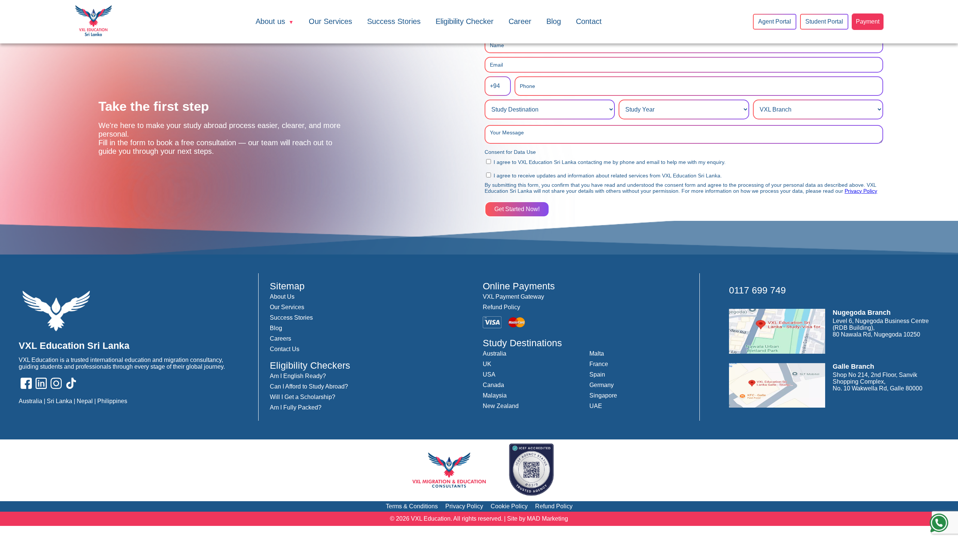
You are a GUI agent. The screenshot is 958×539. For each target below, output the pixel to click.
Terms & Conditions (412, 506)
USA (489, 374)
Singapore (603, 395)
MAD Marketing (547, 518)
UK (487, 364)
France (598, 364)
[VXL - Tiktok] (71, 384)
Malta (596, 353)
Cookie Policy (509, 506)
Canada (493, 385)
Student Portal (824, 21)
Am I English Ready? (298, 376)
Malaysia (495, 395)
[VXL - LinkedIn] (41, 384)
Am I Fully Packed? (295, 407)
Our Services (330, 21)
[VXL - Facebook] (26, 384)
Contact (589, 21)
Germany (601, 385)
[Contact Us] (939, 524)
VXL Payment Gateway (513, 296)
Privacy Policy (861, 191)
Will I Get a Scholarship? (302, 397)
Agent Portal (774, 21)
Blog (553, 21)
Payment (867, 21)
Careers (280, 338)
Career (520, 21)
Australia (494, 353)
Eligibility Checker (465, 21)
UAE (595, 406)
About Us (282, 296)
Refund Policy (501, 307)
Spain (597, 374)
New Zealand (501, 406)
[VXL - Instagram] (56, 384)
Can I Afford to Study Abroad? (309, 386)
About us (270, 21)
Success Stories (394, 21)
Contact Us (284, 349)
